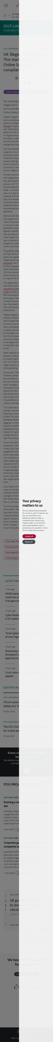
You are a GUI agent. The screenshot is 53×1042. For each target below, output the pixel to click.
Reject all (29, 542)
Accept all (29, 536)
